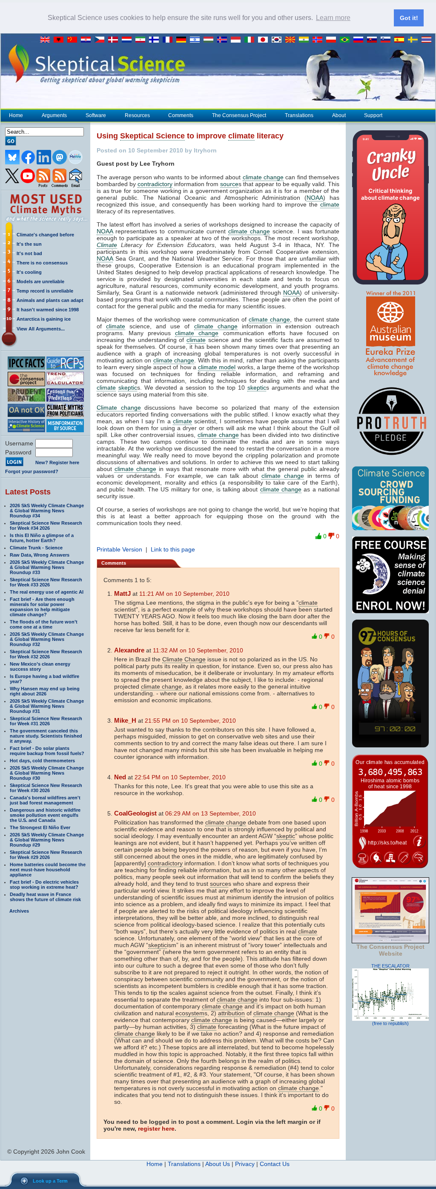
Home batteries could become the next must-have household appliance (48, 869)
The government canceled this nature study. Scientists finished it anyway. (46, 736)
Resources (137, 115)
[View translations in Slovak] (374, 40)
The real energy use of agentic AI (46, 591)
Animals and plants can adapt (50, 300)
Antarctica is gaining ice (44, 319)
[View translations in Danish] (115, 40)
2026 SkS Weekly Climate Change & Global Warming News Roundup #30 (47, 773)
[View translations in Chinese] (74, 40)
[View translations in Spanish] (401, 40)
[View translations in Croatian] (88, 40)
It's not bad (29, 253)
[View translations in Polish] (333, 40)
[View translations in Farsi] (142, 40)
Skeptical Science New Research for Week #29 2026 (46, 855)
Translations (299, 115)
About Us (217, 1163)
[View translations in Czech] (101, 40)
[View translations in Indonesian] (237, 40)
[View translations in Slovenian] (387, 40)
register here (156, 1128)
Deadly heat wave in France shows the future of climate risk (45, 897)
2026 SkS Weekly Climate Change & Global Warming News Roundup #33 (47, 567)
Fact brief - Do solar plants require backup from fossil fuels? (47, 751)
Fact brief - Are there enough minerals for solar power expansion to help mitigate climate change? (42, 607)
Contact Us (275, 1163)
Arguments (54, 115)
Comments (180, 115)
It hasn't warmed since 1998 (48, 309)
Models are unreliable (40, 281)
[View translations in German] (183, 40)
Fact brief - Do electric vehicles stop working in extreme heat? (44, 884)
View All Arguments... (41, 328)
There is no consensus (42, 262)
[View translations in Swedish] (415, 40)
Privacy (245, 1163)
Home (16, 115)
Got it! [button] (409, 17)
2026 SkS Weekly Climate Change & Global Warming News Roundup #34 (47, 510)
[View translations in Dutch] (128, 40)
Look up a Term (50, 1180)
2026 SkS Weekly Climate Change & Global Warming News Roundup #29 (47, 839)
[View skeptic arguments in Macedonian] (292, 40)
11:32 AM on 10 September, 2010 (198, 650)
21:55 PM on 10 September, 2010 (190, 720)
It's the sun (29, 244)
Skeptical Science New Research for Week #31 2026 (46, 721)
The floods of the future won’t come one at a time (43, 624)
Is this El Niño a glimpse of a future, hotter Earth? (42, 538)
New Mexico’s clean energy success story (40, 666)
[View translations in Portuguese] (346, 40)
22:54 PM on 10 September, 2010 (180, 777)
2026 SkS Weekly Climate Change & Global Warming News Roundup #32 (47, 639)
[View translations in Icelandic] (224, 40)
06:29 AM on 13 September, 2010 (210, 813)
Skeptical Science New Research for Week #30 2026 (46, 788)
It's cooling (29, 272)
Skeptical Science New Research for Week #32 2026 (46, 654)
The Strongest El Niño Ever (40, 827)
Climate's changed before (45, 234)
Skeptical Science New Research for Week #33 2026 (46, 582)
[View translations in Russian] (360, 40)
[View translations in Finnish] (156, 40)
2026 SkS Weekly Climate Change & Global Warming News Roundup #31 (47, 706)
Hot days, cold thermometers (42, 760)
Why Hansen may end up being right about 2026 (45, 691)
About (339, 115)
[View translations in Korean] (278, 40)
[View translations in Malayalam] (306, 40)
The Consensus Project (239, 115)
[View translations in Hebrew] (197, 40)
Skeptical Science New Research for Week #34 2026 (46, 525)
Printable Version (119, 549)
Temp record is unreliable (45, 290)
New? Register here (57, 462)
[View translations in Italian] (251, 40)
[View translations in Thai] (427, 40)
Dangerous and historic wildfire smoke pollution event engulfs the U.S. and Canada (45, 815)
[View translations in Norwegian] (319, 40)
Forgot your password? (31, 471)
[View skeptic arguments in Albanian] (60, 40)
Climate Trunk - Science (36, 547)
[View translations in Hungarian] (210, 40)
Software (96, 115)
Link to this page (173, 549)
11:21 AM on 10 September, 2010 (184, 593)
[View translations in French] (169, 40)
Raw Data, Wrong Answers (39, 554)
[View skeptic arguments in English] (47, 40)
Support (373, 115)
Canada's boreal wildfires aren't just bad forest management (45, 800)
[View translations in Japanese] (265, 40)
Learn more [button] (333, 17)
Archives (19, 910)
